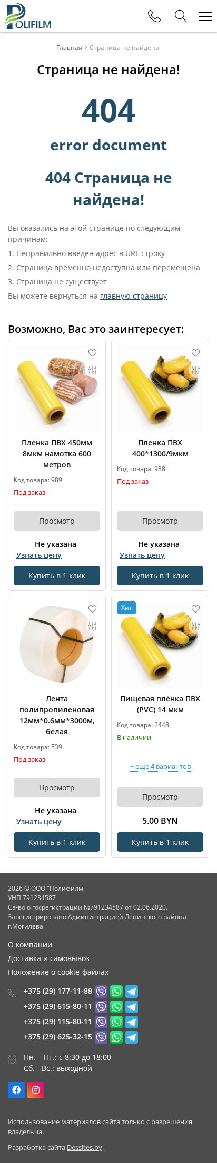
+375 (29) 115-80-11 (58, 1021)
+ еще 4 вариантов (160, 767)
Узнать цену (39, 555)
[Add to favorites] (92, 352)
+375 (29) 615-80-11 (58, 1006)
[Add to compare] (92, 370)
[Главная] (28, 16)
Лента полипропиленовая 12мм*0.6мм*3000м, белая (57, 715)
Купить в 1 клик (56, 575)
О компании (30, 945)
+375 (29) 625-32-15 (58, 1037)
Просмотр (57, 521)
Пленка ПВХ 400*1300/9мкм (160, 447)
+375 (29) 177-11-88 (58, 991)
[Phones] (154, 16)
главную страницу (133, 296)
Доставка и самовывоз (49, 958)
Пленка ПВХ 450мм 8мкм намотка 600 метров (57, 453)
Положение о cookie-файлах (58, 972)
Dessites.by (84, 1147)
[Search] (181, 16)
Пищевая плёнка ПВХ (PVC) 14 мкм (160, 704)
